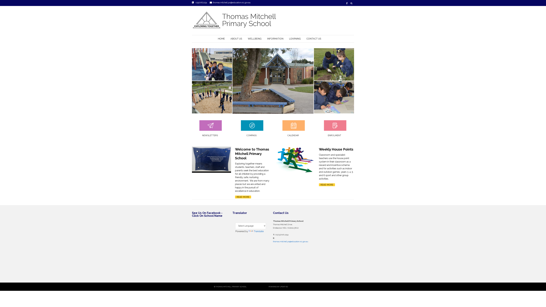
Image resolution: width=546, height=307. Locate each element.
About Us (236, 38)
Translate (259, 231)
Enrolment (334, 135)
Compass (251, 135)
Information (275, 38)
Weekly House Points (336, 149)
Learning (295, 38)
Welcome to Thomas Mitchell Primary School (252, 153)
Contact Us (313, 38)
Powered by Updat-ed (278, 287)
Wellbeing (254, 38)
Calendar (293, 135)
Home (221, 38)
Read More (243, 197)
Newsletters (210, 135)
